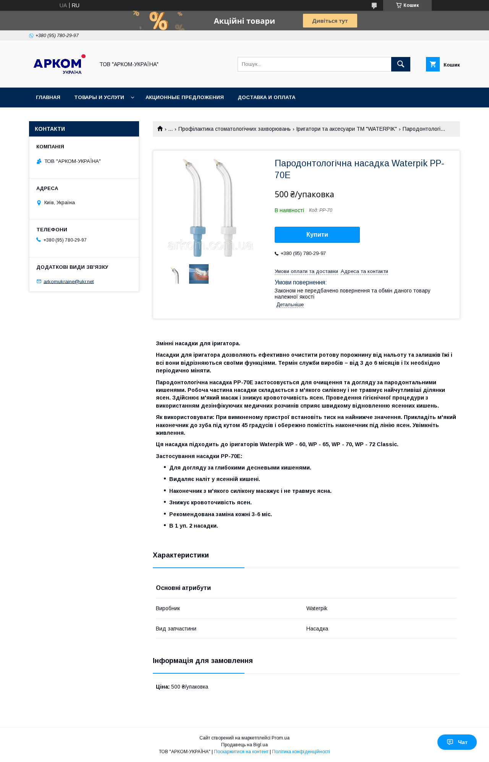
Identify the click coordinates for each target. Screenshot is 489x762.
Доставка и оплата (266, 97)
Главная (48, 97)
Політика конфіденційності (301, 751)
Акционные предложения (185, 97)
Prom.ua (281, 738)
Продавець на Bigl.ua (244, 744)
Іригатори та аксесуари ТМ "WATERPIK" (346, 129)
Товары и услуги (99, 97)
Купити (317, 234)
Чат (463, 742)
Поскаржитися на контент (241, 751)
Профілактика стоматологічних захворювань (234, 129)
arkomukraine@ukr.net (69, 281)
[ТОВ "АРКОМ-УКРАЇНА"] (59, 78)
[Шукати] (400, 64)
